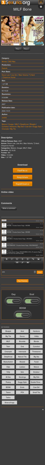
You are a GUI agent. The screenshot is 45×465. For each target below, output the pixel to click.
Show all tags (9, 402)
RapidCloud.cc (22, 183)
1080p (36, 336)
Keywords (5, 327)
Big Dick (21, 126)
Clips (8, 367)
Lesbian (22, 367)
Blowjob (33, 124)
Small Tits (36, 392)
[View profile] (4, 225)
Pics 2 (26, 49)
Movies (4, 61)
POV (22, 392)
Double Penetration (37, 382)
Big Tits (13, 129)
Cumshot (5, 126)
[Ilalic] (12, 259)
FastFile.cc (22, 170)
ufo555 (4, 117)
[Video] (17, 262)
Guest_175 (10, 224)
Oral (22, 346)
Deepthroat (24, 124)
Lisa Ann (14, 75)
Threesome (36, 351)
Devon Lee (6, 75)
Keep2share (22, 177)
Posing (8, 382)
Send (39, 272)
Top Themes (22, 281)
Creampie (5, 129)
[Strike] (22, 259)
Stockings (22, 377)
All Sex (8, 377)
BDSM (8, 387)
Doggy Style (37, 126)
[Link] (33, 259)
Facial (36, 362)
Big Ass (36, 356)
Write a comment (9, 208)
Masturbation (8, 362)
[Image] (38, 259)
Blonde (36, 341)
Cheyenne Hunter (9, 77)
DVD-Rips (11, 61)
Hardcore (13, 126)
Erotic (22, 387)
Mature (4, 124)
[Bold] (6, 259)
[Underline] (17, 259)
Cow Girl (28, 126)
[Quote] (27, 262)
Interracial (22, 351)
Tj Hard (32, 75)
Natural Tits (22, 356)
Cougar (11, 124)
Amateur (36, 372)
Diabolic (5, 68)
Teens (8, 392)
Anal (22, 331)
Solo (22, 372)
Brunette (22, 341)
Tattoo (8, 397)
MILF (17, 124)
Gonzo (22, 336)
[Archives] (35, 272)
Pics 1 (18, 49)
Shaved (22, 362)
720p (8, 372)
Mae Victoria (23, 75)
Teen (8, 346)
